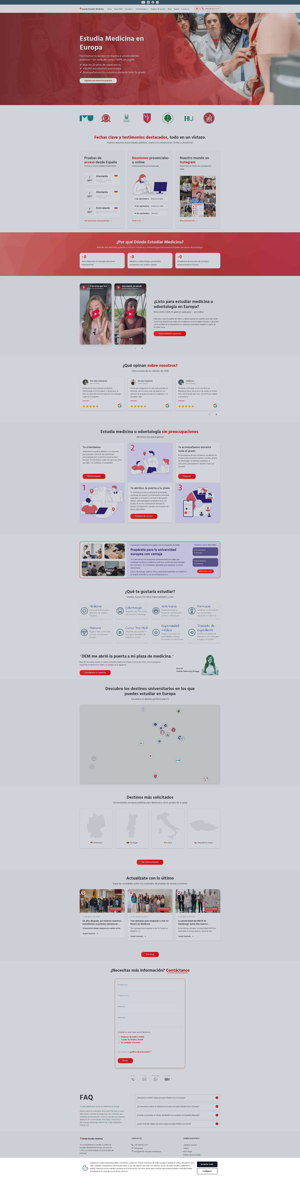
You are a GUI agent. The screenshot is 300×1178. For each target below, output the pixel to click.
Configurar (207, 1171)
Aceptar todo (207, 1164)
